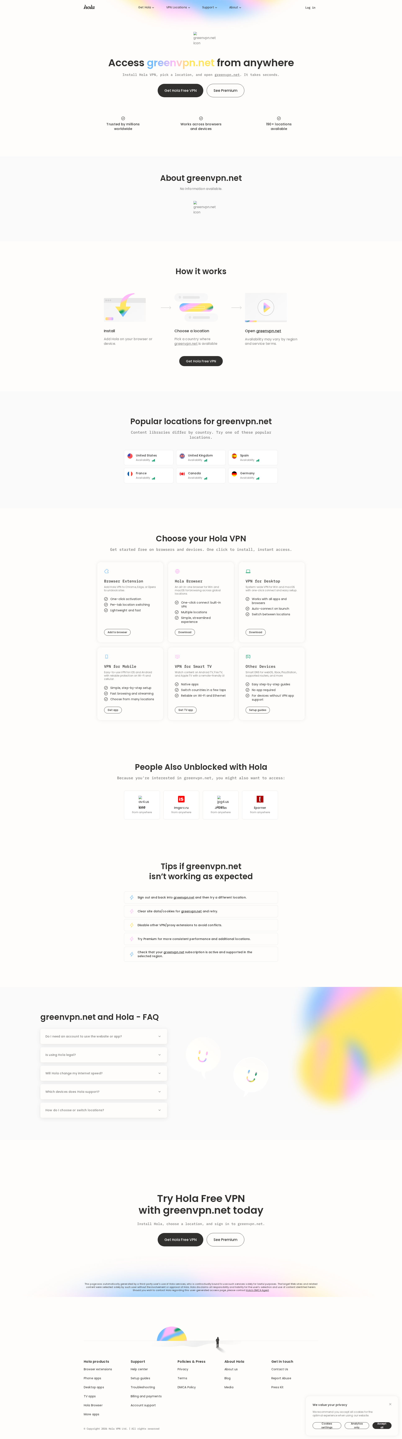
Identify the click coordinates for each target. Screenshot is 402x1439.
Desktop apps (94, 1387)
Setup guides (257, 710)
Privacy (183, 1369)
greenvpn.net (227, 75)
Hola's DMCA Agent (257, 1290)
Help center (139, 1369)
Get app (113, 710)
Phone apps (92, 1378)
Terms (182, 1378)
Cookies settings (326, 1425)
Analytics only (357, 1425)
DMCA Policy (187, 1387)
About (233, 7)
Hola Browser (93, 1405)
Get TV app (185, 710)
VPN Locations (176, 7)
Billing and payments (146, 1396)
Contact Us (279, 1369)
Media (228, 1387)
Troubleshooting (143, 1387)
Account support (143, 1405)
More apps (91, 1414)
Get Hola (144, 7)
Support (208, 7)
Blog (227, 1378)
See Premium (225, 90)
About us (231, 1369)
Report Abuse (281, 1378)
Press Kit (277, 1387)
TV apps (90, 1396)
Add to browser (117, 632)
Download (184, 632)
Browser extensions (98, 1369)
